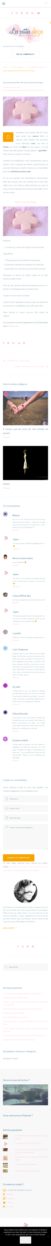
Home (5, 67)
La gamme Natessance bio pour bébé (29, 366)
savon (42, 90)
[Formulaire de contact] (38, 13)
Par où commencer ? (25, 54)
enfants (36, 90)
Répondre (15, 530)
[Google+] (32, 13)
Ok (25, 1240)
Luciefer (16, 633)
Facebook (10, 1194)
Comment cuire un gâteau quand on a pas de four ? (23, 994)
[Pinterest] (27, 13)
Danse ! (6, 484)
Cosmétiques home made (36, 67)
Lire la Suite (8, 928)
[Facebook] (12, 13)
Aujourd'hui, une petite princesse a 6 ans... (19, 1040)
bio (4, 90)
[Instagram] (17, 13)
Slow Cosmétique (17, 67)
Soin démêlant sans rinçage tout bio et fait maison (22, 1009)
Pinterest (10, 1207)
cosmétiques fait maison (25, 90)
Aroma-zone (12, 326)
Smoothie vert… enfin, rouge (18, 361)
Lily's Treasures (20, 649)
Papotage (6, 437)
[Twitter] (22, 13)
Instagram (11, 1198)
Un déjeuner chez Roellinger (14, 1013)
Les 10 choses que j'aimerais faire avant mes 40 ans (23, 1035)
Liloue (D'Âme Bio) (21, 596)
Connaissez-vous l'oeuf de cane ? (16, 998)
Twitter (10, 1203)
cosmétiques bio (11, 90)
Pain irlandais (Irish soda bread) (15, 1017)
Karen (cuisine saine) (22, 558)
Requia (15, 515)
